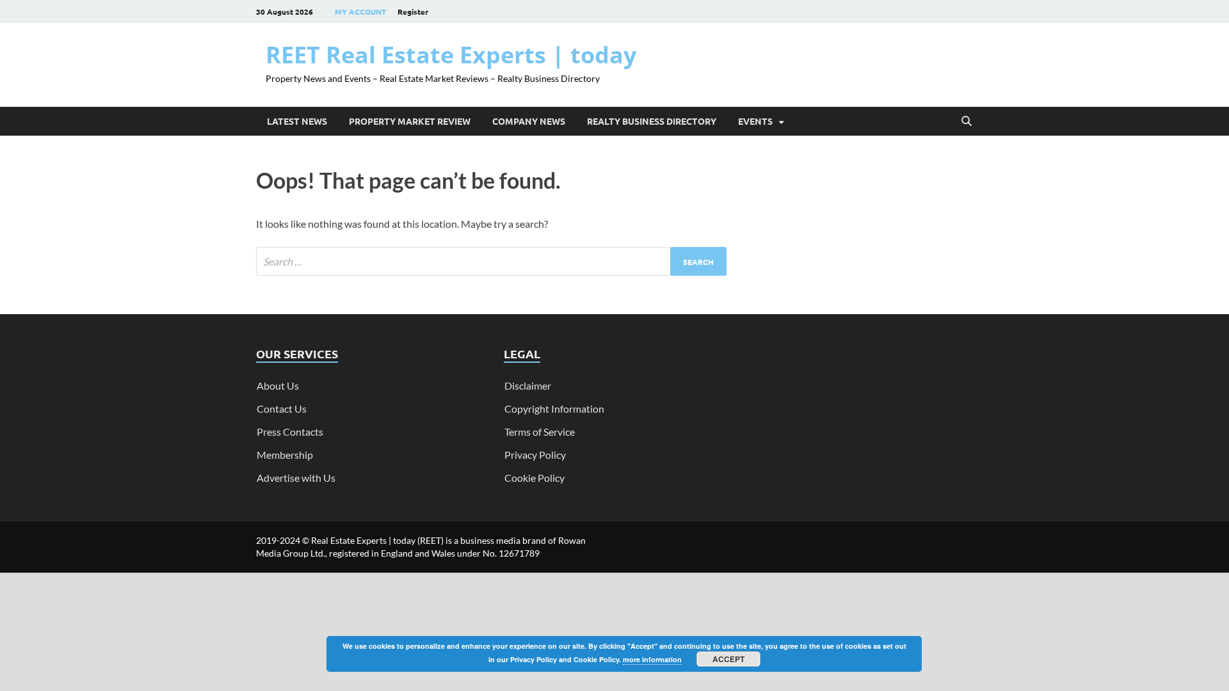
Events (755, 121)
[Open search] (966, 121)
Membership (285, 455)
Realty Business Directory (651, 121)
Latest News (297, 121)
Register (413, 11)
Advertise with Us (296, 478)
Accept (728, 659)
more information (652, 659)
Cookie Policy (534, 478)
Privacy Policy (535, 455)
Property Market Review (409, 121)
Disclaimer (527, 385)
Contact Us (282, 408)
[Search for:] (491, 261)
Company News (528, 121)
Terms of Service (539, 431)
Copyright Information (554, 408)
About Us (278, 385)
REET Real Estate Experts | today (451, 54)
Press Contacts (290, 431)
